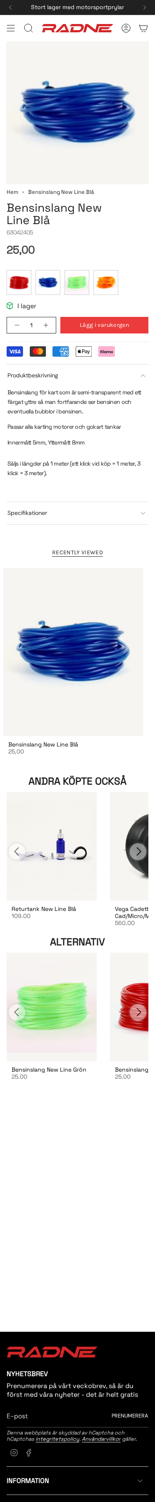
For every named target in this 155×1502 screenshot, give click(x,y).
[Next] (144, 7)
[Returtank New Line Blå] (52, 846)
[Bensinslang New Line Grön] (52, 1007)
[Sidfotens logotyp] (52, 1352)
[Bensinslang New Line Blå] (73, 652)
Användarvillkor (101, 1438)
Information (28, 1480)
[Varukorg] (143, 28)
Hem (12, 192)
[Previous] (10, 7)
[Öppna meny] (10, 28)
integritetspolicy (57, 1438)
